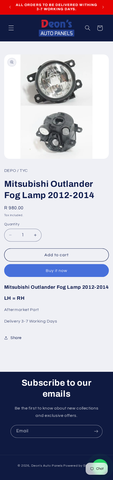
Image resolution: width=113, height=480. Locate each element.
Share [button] (16, 338)
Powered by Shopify (79, 465)
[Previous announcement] (10, 7)
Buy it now (57, 271)
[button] (11, 28)
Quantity (11, 224)
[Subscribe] (96, 431)
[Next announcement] (103, 7)
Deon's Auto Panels (47, 465)
